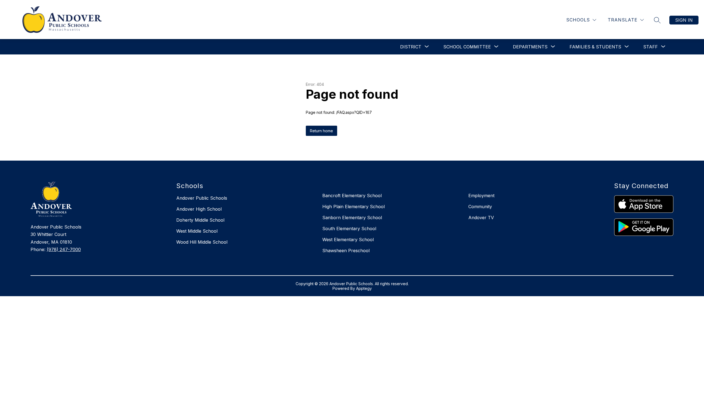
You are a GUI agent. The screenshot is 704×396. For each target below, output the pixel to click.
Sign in (684, 20)
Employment (481, 195)
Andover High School (199, 209)
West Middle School (197, 231)
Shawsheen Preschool (346, 250)
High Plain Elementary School (353, 206)
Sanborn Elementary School (352, 217)
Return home (321, 130)
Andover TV (481, 217)
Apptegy (364, 288)
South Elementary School (349, 228)
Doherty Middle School (200, 220)
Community (480, 206)
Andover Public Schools (201, 198)
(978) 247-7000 (64, 249)
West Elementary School (348, 239)
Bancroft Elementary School (352, 195)
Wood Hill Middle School (201, 242)
